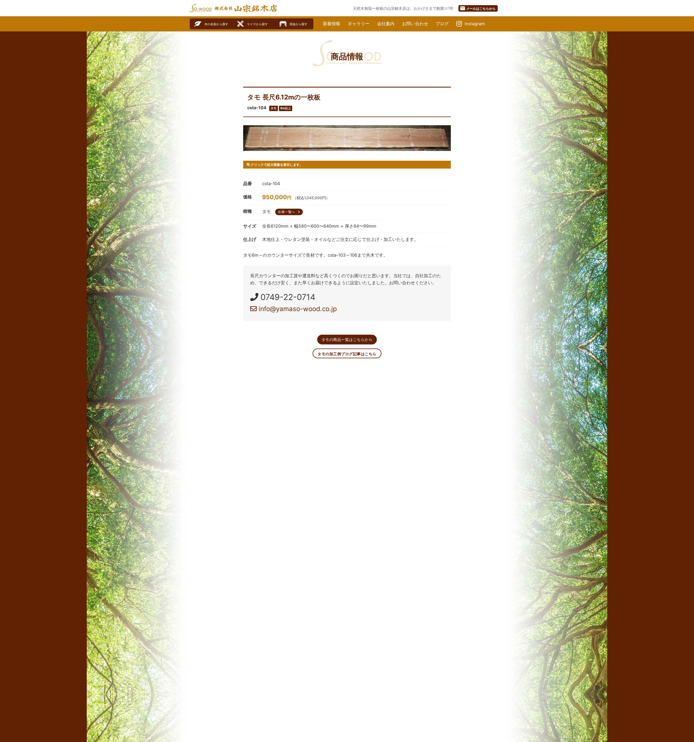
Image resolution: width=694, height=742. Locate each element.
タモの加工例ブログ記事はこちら (347, 353)
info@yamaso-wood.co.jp (297, 309)
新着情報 (331, 23)
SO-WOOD (200, 8)
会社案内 (385, 23)
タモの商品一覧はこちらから (347, 339)
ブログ (442, 23)
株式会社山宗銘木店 (246, 8)
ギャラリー (359, 23)
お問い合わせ (415, 23)
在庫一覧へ (289, 211)
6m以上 (285, 108)
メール (478, 8)
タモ (274, 108)
